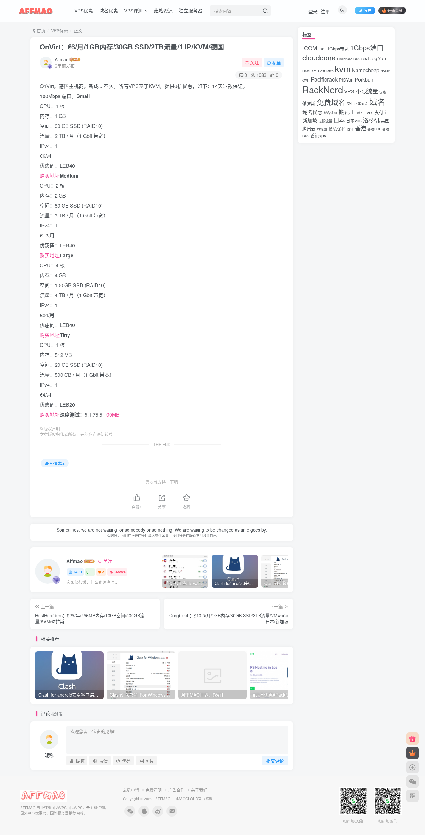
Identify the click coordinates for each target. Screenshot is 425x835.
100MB (111, 414)
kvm (343, 68)
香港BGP (374, 129)
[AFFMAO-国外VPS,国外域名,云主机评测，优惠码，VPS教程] (36, 10)
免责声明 (154, 790)
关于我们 (199, 790)
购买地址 (50, 175)
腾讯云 (308, 128)
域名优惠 (108, 10)
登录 (313, 11)
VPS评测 (133, 10)
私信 (276, 62)
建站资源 (163, 10)
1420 (77, 571)
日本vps (354, 120)
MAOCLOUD (187, 798)
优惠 (382, 92)
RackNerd (322, 89)
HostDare (309, 70)
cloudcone (319, 57)
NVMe (385, 70)
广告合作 (176, 790)
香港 (360, 128)
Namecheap (365, 70)
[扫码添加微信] (412, 781)
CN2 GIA (360, 59)
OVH (306, 80)
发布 (367, 10)
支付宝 (381, 112)
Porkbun (364, 79)
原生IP (352, 103)
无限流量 (325, 121)
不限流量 (367, 91)
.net (322, 48)
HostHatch (326, 70)
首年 (350, 129)
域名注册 (330, 112)
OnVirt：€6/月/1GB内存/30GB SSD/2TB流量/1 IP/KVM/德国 (132, 47)
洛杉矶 (371, 120)
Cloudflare (344, 59)
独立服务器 (190, 10)
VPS (349, 91)
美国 (385, 120)
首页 (40, 30)
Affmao (61, 59)
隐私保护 (337, 128)
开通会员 (394, 10)
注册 (325, 11)
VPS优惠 (83, 10)
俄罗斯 (308, 103)
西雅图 (322, 129)
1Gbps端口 (367, 47)
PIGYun (346, 80)
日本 (339, 120)
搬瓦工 (347, 112)
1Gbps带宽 (338, 48)
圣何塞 (363, 103)
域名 (377, 101)
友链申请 (131, 790)
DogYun (377, 58)
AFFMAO (162, 798)
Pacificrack (324, 79)
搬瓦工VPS (365, 112)
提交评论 (275, 761)
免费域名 (331, 102)
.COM (309, 48)
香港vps (318, 135)
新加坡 (309, 120)
